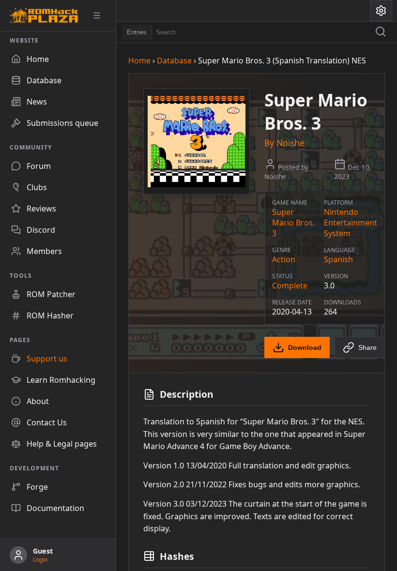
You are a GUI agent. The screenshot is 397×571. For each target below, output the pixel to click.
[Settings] (381, 10)
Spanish (338, 259)
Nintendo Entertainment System (350, 223)
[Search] (380, 32)
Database (174, 60)
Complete (289, 285)
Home (139, 60)
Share (367, 347)
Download (304, 347)
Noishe (290, 143)
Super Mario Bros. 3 (293, 223)
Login (40, 560)
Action (283, 259)
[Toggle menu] (100, 15)
